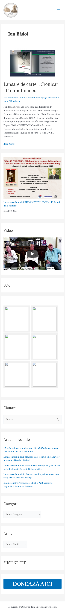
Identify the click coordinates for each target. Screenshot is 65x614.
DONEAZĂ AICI (32, 584)
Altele (22, 97)
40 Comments (10, 97)
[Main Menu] (58, 10)
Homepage (41, 97)
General (31, 97)
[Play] (32, 254)
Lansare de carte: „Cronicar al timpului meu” (30, 87)
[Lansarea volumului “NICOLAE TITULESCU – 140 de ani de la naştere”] (32, 178)
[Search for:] (32, 419)
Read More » (9, 143)
